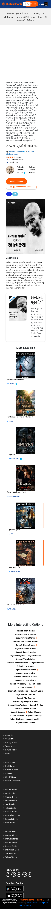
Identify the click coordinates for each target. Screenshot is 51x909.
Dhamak (12, 383)
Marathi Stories (11, 839)
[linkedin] (30, 874)
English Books (11, 790)
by (8, 383)
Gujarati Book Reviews (17, 705)
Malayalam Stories (12, 850)
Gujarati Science (17, 719)
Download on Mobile (24, 187)
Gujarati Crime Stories (25, 723)
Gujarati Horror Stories (25, 694)
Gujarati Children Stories (25, 648)
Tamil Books (10, 804)
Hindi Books (10, 793)
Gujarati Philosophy (18, 684)
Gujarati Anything (33, 719)
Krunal (11, 421)
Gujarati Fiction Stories (25, 638)
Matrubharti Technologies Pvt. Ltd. (32, 900)
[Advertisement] (25, 51)
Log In (43, 4)
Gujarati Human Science (25, 680)
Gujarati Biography (25, 687)
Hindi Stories (10, 831)
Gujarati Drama (37, 663)
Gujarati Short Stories (25, 631)
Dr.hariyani (14, 534)
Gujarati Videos (11, 770)
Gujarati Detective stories (25, 670)
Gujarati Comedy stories (25, 652)
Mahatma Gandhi (15, 151)
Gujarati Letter (37, 691)
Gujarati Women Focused (17, 663)
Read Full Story (16, 181)
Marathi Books (11, 801)
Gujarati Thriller (36, 705)
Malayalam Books (12, 815)
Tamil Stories (10, 853)
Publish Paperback (13, 781)
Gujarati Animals (17, 716)
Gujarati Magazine (18, 656)
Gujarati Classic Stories (25, 645)
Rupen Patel (15, 459)
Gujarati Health (35, 684)
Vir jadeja (12, 609)
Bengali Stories (11, 846)
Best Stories (10, 762)
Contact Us (9, 739)
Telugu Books (10, 808)
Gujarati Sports (34, 712)
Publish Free (31, 3)
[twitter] (19, 874)
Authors (8, 773)
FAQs (7, 753)
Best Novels (10, 766)
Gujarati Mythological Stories (25, 701)
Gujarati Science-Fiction (25, 709)
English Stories (11, 842)
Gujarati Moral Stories (25, 673)
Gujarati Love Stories (25, 666)
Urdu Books (10, 823)
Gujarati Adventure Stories (25, 677)
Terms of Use (10, 746)
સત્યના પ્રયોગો (37, 300)
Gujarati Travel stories (25, 659)
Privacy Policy (11, 742)
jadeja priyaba (15, 571)
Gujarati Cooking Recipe (18, 691)
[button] (28, 4)
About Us (9, 735)
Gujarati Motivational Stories (25, 641)
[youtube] (24, 874)
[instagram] (13, 874)
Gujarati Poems (34, 656)
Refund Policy (10, 750)
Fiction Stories (32, 171)
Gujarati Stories (11, 835)
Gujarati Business (17, 712)
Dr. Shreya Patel (14, 496)
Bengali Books (11, 812)
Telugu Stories (11, 857)
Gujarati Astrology (33, 716)
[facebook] (8, 874)
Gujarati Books (11, 797)
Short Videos (10, 777)
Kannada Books (11, 819)
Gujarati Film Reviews (25, 698)
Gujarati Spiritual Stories (25, 634)
